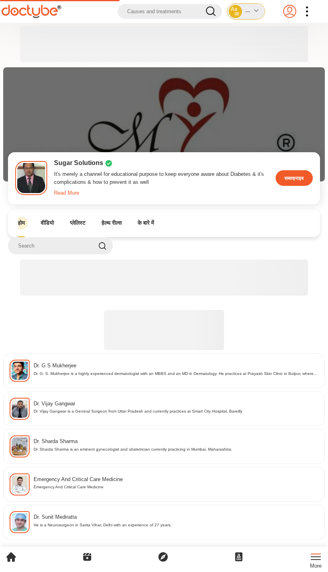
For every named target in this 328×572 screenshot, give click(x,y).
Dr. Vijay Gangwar (54, 404)
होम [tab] (21, 223)
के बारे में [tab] (146, 223)
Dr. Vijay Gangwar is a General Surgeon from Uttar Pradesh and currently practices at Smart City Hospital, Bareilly (138, 411)
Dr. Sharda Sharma (56, 441)
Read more (66, 193)
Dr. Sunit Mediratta (55, 517)
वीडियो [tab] (47, 223)
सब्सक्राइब (294, 178)
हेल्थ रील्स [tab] (112, 223)
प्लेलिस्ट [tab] (78, 223)
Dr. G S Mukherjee (55, 366)
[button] (246, 11)
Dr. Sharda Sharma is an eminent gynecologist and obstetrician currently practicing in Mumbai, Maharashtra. (133, 449)
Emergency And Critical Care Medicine (78, 479)
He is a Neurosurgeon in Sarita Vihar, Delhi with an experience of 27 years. (103, 525)
